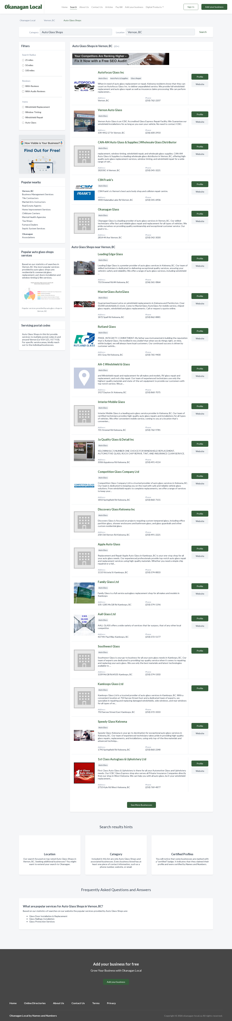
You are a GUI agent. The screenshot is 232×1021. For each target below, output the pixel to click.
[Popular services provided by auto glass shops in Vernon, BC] (42, 293)
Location (120, 32)
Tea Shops (27, 220)
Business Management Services (38, 194)
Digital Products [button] (154, 7)
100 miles (30, 70)
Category (34, 32)
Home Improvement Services (36, 209)
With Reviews (32, 86)
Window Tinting (33, 112)
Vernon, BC (49, 20)
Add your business (134, 7)
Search (73, 7)
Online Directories (35, 1003)
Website (200, 84)
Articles (109, 7)
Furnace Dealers (30, 224)
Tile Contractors (30, 198)
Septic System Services (33, 228)
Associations (28, 237)
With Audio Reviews (35, 91)
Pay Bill (119, 7)
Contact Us (97, 7)
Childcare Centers (31, 213)
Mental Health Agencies (34, 217)
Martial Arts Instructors (34, 202)
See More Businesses (141, 805)
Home (65, 7)
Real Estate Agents (31, 205)
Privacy (111, 1003)
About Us (84, 7)
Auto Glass (30, 122)
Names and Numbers (44, 1015)
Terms (96, 1003)
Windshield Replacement (37, 107)
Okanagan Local (27, 20)
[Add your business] (116, 978)
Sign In (190, 7)
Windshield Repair (34, 117)
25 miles (29, 60)
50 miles (29, 65)
